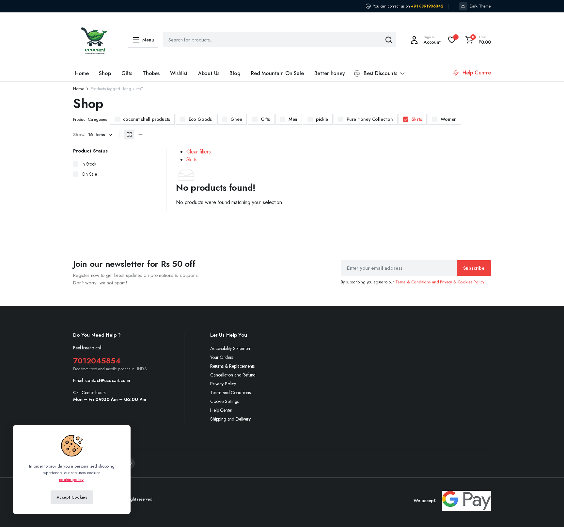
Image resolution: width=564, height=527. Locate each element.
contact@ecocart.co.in (107, 380)
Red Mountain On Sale (277, 73)
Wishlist (179, 73)
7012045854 (96, 360)
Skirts (417, 119)
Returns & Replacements (232, 366)
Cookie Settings (224, 401)
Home (81, 73)
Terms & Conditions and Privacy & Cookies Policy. (440, 282)
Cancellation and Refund (233, 375)
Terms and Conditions (230, 392)
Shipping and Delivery (230, 419)
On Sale (89, 174)
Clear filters (198, 151)
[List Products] (140, 134)
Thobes (151, 73)
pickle (322, 119)
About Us (208, 73)
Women (449, 119)
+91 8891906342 (427, 6)
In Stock (89, 164)
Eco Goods (200, 119)
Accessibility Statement (230, 348)
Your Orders (221, 357)
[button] (477, 40)
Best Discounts (380, 73)
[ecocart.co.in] (94, 40)
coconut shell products (146, 119)
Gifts (126, 73)
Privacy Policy (223, 383)
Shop (105, 73)
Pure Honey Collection (370, 119)
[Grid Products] (129, 134)
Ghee (236, 119)
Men (293, 119)
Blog (234, 73)
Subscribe (474, 268)
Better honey (329, 73)
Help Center (221, 410)
